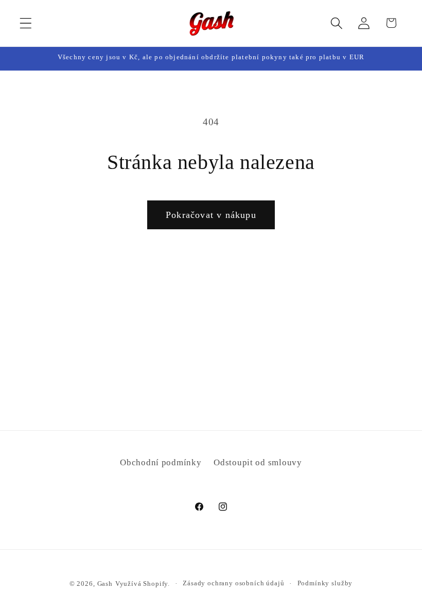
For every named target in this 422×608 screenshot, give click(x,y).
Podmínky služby (325, 583)
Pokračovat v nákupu (211, 215)
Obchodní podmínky (160, 462)
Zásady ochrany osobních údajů (233, 583)
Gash (105, 583)
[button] (26, 23)
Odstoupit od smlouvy (258, 462)
